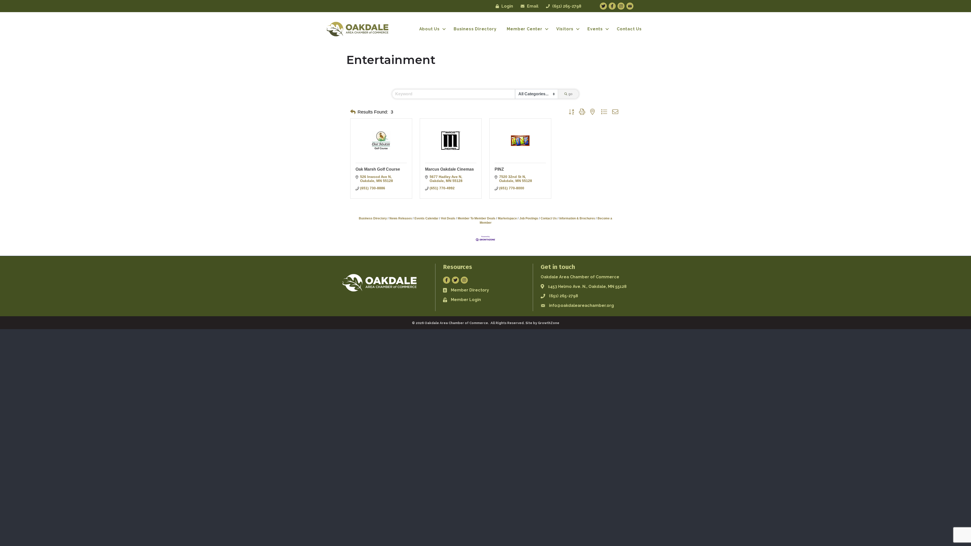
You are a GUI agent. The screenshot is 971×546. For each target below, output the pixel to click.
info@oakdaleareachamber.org (581, 305)
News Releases (400, 218)
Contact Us (629, 29)
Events (595, 29)
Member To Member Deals (476, 218)
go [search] (570, 94)
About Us (429, 29)
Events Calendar (426, 218)
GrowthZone (548, 323)
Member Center (524, 29)
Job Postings (528, 218)
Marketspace (507, 218)
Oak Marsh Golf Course (378, 169)
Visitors (564, 29)
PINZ (499, 169)
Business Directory (475, 29)
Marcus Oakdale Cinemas (449, 169)
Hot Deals (448, 218)
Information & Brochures (577, 218)
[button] (353, 112)
